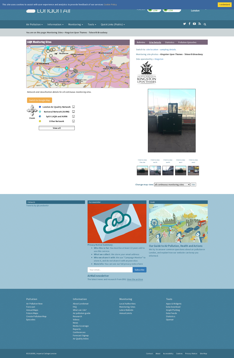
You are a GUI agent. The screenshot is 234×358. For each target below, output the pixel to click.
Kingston (159, 59)
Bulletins (141, 42)
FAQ (75, 306)
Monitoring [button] (75, 24)
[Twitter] (184, 23)
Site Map (203, 353)
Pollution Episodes (187, 42)
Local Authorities (127, 303)
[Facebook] (189, 23)
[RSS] (199, 23)
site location (152, 49)
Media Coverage (81, 325)
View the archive (135, 279)
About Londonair (81, 303)
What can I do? (80, 310)
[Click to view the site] (142, 170)
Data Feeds (171, 313)
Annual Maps (32, 310)
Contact (149, 353)
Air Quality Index (81, 338)
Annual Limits (125, 313)
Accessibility (168, 353)
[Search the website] (205, 24)
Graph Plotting (173, 310)
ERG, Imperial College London (44, 353)
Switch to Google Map (39, 100)
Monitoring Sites (127, 306)
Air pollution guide (82, 313)
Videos (76, 319)
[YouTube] (194, 23)
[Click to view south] (168, 170)
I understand (224, 4)
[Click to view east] (180, 170)
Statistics (169, 42)
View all (57, 128)
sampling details (168, 49)
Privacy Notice (191, 353)
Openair (170, 319)
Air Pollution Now (34, 303)
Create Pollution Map (36, 316)
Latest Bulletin (126, 310)
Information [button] (54, 24)
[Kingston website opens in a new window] (146, 72)
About (158, 353)
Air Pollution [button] (33, 24)
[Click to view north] (155, 170)
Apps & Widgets (174, 303)
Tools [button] (91, 24)
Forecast (30, 306)
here (140, 263)
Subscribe (139, 269)
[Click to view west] (193, 170)
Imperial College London (199, 10)
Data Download (173, 306)
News (75, 322)
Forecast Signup (81, 335)
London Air (48, 10)
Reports (77, 329)
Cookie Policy (110, 4)
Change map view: (144, 184)
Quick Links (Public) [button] (112, 24)
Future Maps (32, 313)
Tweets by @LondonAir (37, 205)
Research (77, 316)
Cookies (179, 353)
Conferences (79, 332)
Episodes (30, 319)
